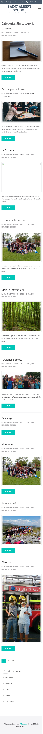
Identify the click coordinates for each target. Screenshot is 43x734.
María (8, 695)
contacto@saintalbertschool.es (14, 2)
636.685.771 (32, 2)
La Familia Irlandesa (13, 220)
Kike (7, 689)
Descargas (7, 418)
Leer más (8, 77)
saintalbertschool (11, 33)
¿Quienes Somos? (12, 359)
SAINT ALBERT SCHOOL (19, 8)
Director (6, 562)
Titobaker (23, 724)
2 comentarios (7, 96)
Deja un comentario (9, 35)
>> (13, 661)
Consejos (7, 28)
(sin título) (9, 677)
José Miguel (10, 701)
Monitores (7, 444)
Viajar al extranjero (13, 289)
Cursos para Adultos (13, 89)
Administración (10, 503)
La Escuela (8, 150)
